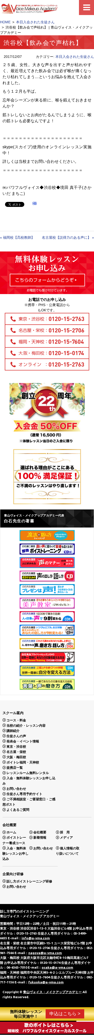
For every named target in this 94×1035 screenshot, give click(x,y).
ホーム (11, 832)
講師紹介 (13, 730)
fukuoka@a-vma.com (46, 982)
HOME (5, 22)
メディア (66, 837)
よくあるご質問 (18, 810)
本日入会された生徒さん (35, 22)
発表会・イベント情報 (23, 741)
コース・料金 (16, 720)
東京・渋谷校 (16, 746)
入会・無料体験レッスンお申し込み (16, 853)
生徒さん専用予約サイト (24, 794)
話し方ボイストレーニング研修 (29, 881)
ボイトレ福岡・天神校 (23, 762)
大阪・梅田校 (16, 757)
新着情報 (39, 837)
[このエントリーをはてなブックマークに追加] (35, 204)
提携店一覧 (15, 767)
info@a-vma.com (36, 938)
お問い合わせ (16, 789)
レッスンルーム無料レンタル (28, 773)
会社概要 (39, 832)
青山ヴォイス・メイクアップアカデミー (52, 992)
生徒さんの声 (16, 736)
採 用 (65, 832)
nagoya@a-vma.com (45, 953)
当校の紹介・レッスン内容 (26, 725)
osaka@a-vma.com (57, 967)
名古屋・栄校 (16, 751)
